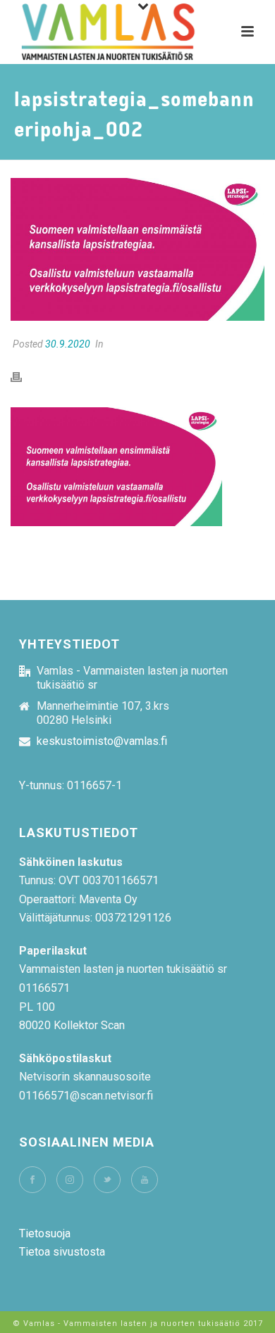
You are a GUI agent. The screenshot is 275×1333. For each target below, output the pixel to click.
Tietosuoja (45, 1233)
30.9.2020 (67, 344)
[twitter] (107, 1179)
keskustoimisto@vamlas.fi (102, 741)
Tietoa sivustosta (62, 1251)
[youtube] (144, 1179)
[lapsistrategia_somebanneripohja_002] (137, 249)
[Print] (23, 377)
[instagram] (69, 1179)
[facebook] (32, 1179)
